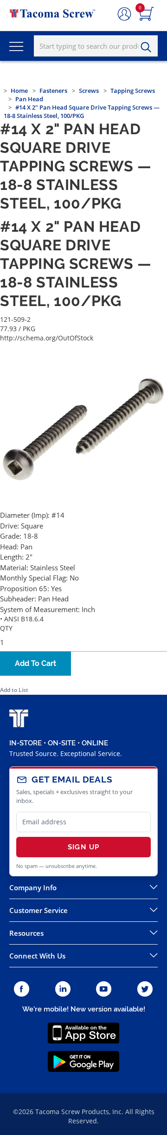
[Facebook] (21, 989)
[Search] (148, 47)
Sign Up (83, 847)
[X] (145, 989)
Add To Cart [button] (35, 663)
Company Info (33, 887)
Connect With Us (37, 955)
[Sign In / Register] (124, 14)
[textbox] (96, 46)
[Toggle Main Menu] (16, 46)
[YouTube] (103, 989)
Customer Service (38, 910)
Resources (26, 933)
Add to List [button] (14, 690)
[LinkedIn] (63, 989)
